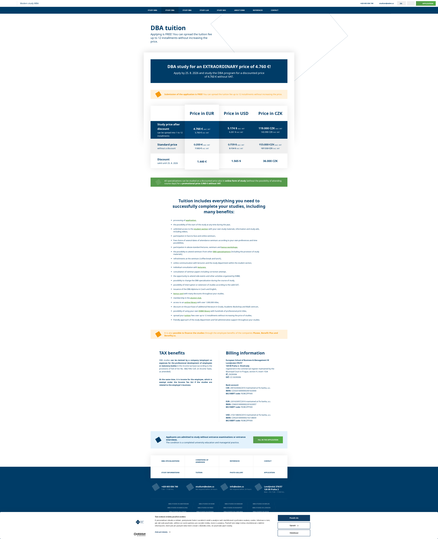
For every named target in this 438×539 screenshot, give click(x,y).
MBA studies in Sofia (261, 512)
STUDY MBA (152, 10)
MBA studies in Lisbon (177, 512)
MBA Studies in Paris (205, 508)
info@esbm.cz (237, 486)
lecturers (202, 267)
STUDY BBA (187, 10)
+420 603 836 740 (366, 3)
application (191, 220)
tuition (187, 315)
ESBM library (204, 311)
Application (427, 3)
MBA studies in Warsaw (234, 504)
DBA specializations (222, 251)
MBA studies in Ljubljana (233, 512)
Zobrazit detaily (161, 532)
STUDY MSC (221, 10)
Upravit (293, 525)
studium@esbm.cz (386, 3)
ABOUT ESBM (239, 10)
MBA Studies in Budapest (232, 508)
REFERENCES (258, 10)
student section (201, 229)
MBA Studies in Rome (207, 504)
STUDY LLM (204, 10)
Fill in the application (268, 440)
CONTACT (274, 10)
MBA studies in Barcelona (177, 508)
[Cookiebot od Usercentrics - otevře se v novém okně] (140, 534)
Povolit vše (294, 518)
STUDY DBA (169, 10)
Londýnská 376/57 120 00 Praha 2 (273, 488)
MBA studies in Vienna (205, 512)
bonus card (178, 293)
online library (190, 302)
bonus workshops (229, 247)
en (401, 3)
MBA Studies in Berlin (261, 504)
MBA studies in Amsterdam (178, 504)
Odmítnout (294, 533)
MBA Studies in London (261, 508)
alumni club (195, 298)
